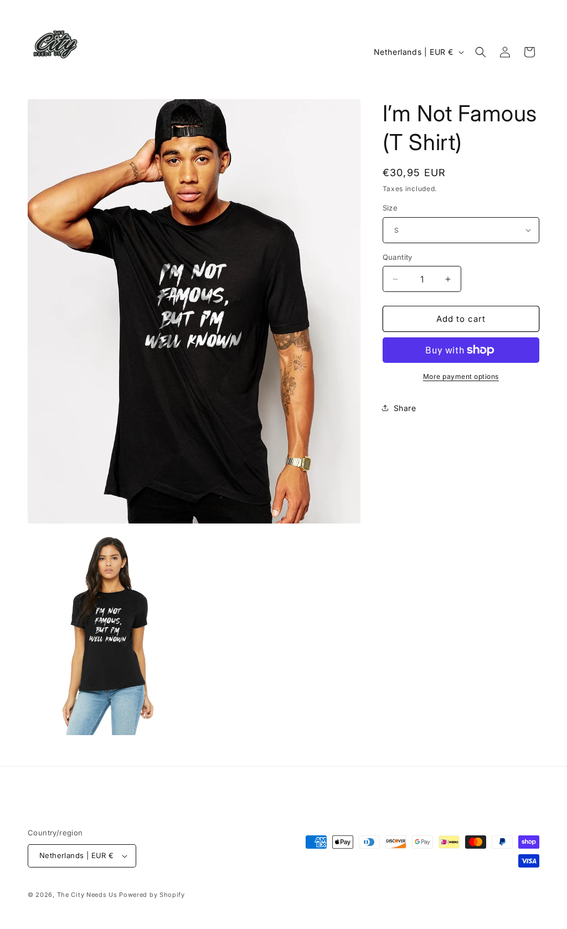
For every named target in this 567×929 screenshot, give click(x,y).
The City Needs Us (87, 895)
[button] (480, 52)
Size (390, 207)
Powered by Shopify (152, 895)
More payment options (461, 376)
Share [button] (405, 408)
